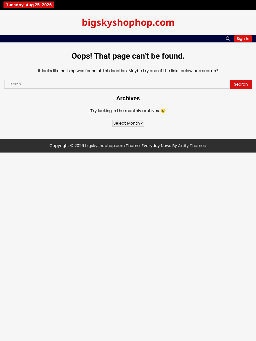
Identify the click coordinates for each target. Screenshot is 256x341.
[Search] (228, 38)
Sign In (243, 38)
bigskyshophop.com (128, 22)
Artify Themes (192, 146)
